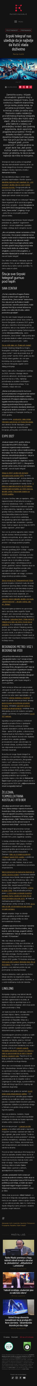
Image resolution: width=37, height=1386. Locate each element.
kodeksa (18, 1358)
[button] (20, 87)
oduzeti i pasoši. (22, 1048)
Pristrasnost (31, 1223)
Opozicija (23, 1223)
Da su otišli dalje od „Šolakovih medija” (16, 345)
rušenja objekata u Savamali (19, 698)
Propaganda (5, 1225)
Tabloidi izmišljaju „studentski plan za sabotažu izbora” (18, 1291)
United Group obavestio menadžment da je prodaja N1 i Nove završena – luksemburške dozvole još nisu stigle (18, 1321)
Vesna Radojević (18, 1328)
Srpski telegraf (21, 1225)
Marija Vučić (18, 54)
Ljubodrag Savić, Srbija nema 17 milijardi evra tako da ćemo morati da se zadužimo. (18, 622)
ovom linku (12, 1367)
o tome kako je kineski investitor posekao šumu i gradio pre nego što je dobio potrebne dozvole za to (17, 895)
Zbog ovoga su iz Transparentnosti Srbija (17, 580)
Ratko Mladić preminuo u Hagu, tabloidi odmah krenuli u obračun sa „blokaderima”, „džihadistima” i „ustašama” (18, 1261)
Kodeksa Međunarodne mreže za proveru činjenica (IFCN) (18, 1355)
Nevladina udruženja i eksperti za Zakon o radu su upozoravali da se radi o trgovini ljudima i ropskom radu (17, 1053)
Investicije (16, 1223)
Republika (13, 1225)
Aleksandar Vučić (7, 1223)
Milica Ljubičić (18, 1296)
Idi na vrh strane (26, 1337)
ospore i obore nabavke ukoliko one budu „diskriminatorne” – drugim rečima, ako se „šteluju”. (18, 601)
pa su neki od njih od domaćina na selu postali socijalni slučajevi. (18, 906)
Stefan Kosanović (18, 1268)
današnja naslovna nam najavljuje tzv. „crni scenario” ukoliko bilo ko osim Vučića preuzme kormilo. (17, 184)
